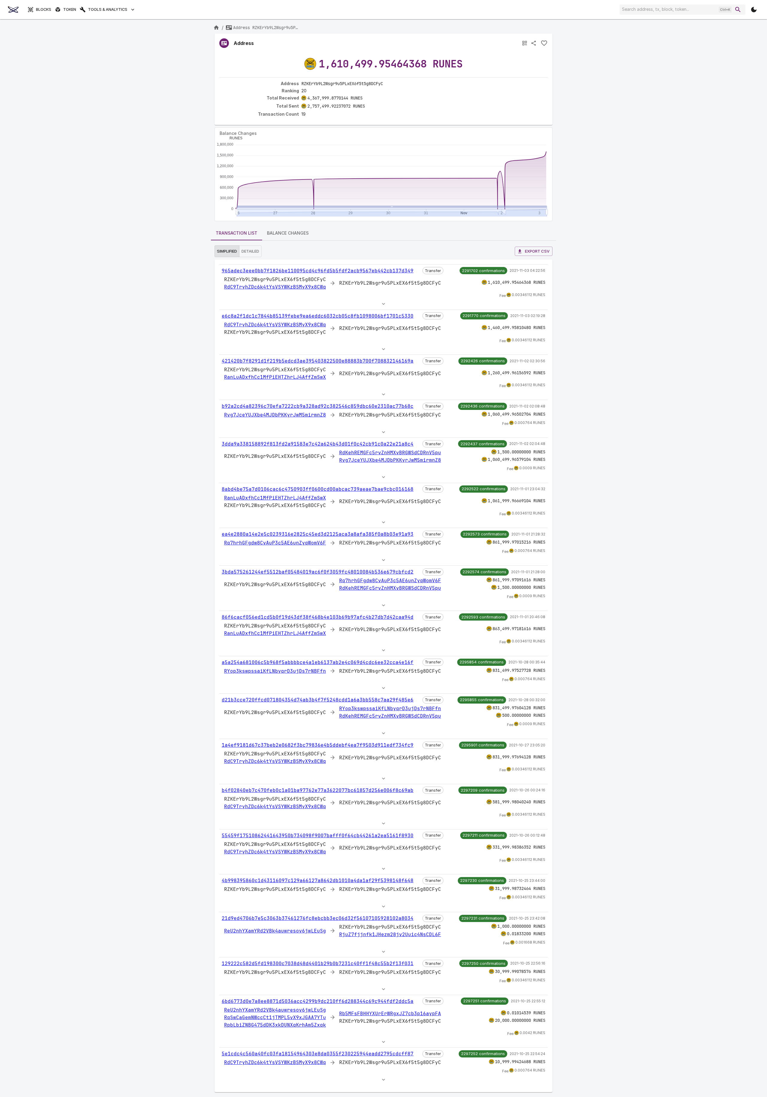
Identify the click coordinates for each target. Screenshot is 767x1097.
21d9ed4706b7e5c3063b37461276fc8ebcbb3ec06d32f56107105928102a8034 (317, 918)
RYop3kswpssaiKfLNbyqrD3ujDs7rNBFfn (275, 671)
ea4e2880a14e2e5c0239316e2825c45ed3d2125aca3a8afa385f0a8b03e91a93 (317, 534)
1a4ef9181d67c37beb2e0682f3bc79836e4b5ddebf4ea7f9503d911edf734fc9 (317, 745)
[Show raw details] (383, 304)
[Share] (533, 43)
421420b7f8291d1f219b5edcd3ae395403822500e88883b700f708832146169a (317, 361)
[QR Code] (524, 43)
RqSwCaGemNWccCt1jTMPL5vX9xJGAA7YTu (275, 1017)
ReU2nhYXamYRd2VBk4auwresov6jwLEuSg (275, 931)
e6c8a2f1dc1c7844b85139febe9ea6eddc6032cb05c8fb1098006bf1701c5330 (317, 316)
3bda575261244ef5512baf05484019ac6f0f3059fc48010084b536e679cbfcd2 (317, 572)
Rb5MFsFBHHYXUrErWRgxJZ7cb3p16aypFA (390, 1013)
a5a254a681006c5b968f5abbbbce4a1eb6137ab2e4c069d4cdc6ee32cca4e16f (317, 662)
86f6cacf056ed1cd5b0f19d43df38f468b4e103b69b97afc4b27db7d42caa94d (317, 617)
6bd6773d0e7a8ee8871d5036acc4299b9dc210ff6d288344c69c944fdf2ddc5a (317, 1001)
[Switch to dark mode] (754, 10)
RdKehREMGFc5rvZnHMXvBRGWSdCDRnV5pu (390, 452)
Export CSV (537, 251)
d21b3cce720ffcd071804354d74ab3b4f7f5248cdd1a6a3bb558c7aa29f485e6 (317, 700)
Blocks (43, 9)
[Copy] (386, 84)
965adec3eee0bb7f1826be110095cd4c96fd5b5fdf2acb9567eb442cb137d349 (317, 271)
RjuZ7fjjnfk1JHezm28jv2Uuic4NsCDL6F (390, 934)
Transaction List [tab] (236, 233)
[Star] (544, 43)
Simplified (227, 251)
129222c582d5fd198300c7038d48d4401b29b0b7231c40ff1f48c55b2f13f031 (317, 963)
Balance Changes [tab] (288, 233)
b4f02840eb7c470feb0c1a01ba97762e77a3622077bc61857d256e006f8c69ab (317, 790)
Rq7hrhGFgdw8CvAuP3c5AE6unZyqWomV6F (275, 543)
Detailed (250, 251)
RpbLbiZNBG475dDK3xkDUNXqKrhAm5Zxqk (275, 1025)
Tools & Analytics (107, 9)
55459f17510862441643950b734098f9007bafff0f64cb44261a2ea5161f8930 (317, 835)
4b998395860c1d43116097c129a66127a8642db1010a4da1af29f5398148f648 (317, 880)
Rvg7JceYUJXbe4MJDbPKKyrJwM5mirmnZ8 (275, 415)
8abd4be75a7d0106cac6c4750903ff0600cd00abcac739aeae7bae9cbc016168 (317, 489)
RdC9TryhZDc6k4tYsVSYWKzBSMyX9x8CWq (275, 287)
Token (69, 9)
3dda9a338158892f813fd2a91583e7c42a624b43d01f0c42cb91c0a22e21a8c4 (317, 444)
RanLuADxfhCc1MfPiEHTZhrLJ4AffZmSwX (275, 377)
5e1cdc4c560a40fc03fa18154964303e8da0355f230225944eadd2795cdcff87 (317, 1054)
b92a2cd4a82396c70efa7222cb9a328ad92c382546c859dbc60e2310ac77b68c (317, 406)
